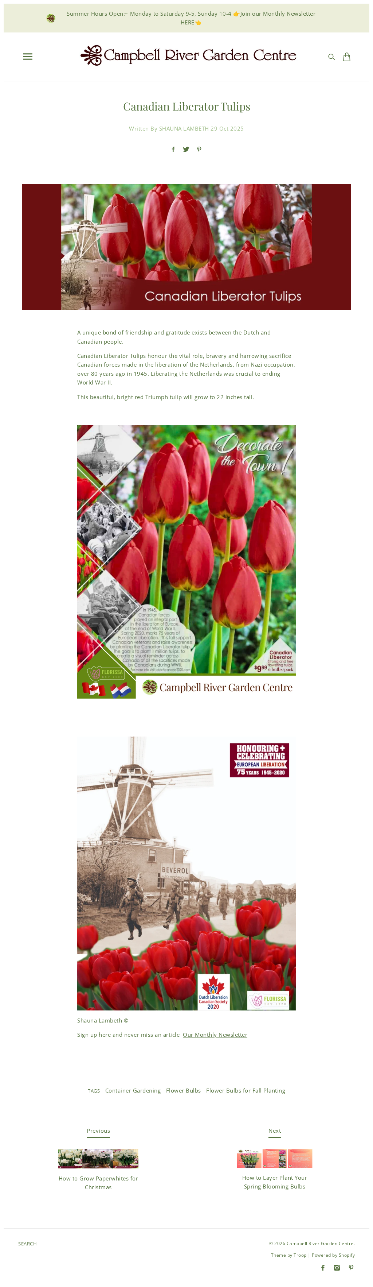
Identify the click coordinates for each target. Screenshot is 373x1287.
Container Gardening (133, 1090)
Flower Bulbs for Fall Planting (245, 1090)
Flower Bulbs (183, 1090)
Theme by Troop (289, 1255)
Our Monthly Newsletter (215, 1034)
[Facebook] (323, 1267)
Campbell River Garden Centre (320, 1243)
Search (27, 1243)
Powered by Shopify (333, 1255)
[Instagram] (337, 1267)
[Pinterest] (351, 1267)
